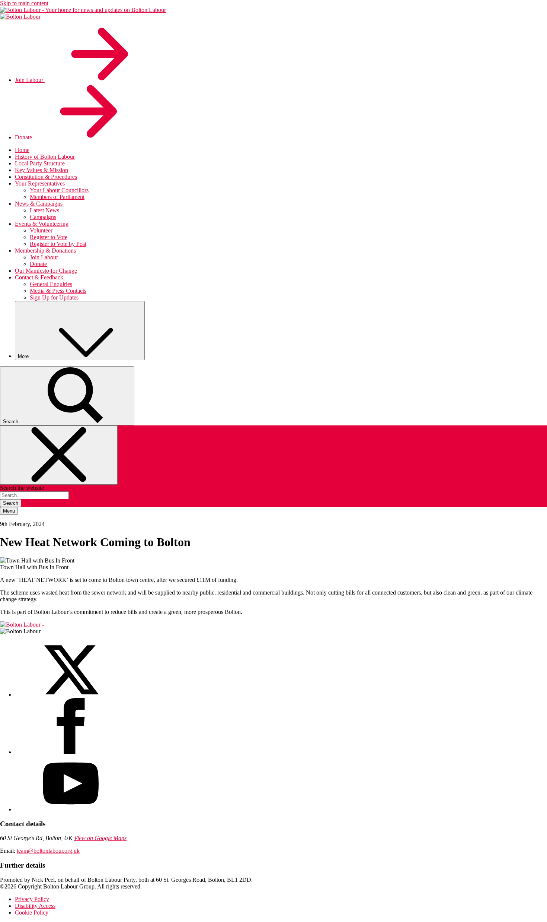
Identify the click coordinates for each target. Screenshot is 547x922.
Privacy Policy (32, 899)
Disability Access (35, 906)
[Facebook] (71, 752)
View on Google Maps (100, 838)
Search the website (22, 488)
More (24, 356)
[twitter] (71, 694)
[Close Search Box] (59, 455)
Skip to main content (24, 3)
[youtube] (71, 809)
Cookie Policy (31, 912)
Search (10, 503)
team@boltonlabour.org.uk (48, 850)
